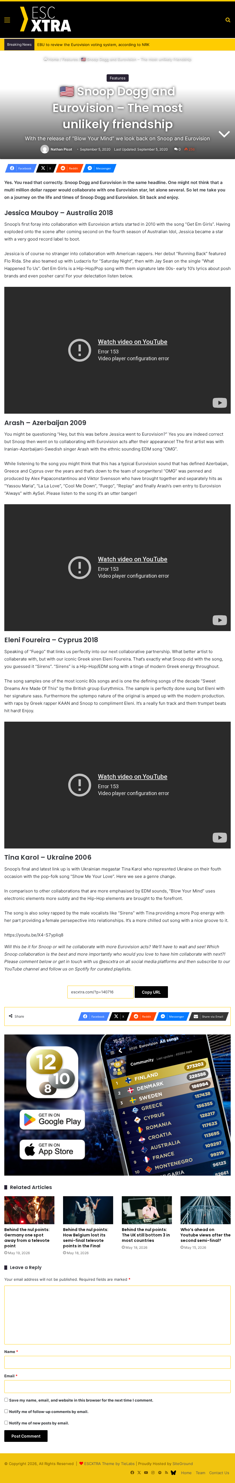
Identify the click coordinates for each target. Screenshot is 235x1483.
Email (10, 1376)
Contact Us (219, 1472)
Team (200, 1472)
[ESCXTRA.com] (45, 19)
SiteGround (183, 1463)
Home (53, 59)
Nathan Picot (61, 149)
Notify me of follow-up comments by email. (49, 1411)
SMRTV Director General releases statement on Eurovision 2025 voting (101, 44)
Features (70, 59)
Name (11, 1351)
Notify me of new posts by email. (39, 1423)
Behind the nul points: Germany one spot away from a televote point (27, 1238)
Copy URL (151, 992)
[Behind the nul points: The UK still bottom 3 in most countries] (147, 1210)
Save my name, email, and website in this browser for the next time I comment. (81, 1400)
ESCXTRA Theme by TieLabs (109, 1463)
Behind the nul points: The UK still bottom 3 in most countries (146, 1235)
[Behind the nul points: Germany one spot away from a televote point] (29, 1210)
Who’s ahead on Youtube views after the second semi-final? (206, 1235)
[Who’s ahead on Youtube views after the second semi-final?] (206, 1210)
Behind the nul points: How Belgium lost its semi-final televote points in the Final (85, 1238)
